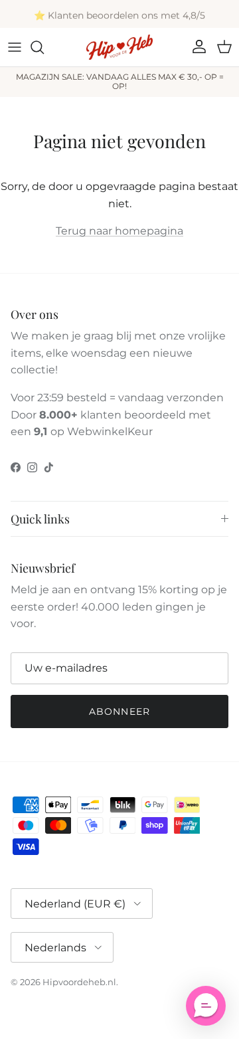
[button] (206, 1006)
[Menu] (14, 47)
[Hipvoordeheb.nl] (119, 47)
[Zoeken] (43, 47)
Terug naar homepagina (119, 231)
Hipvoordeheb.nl (79, 982)
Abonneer (119, 711)
